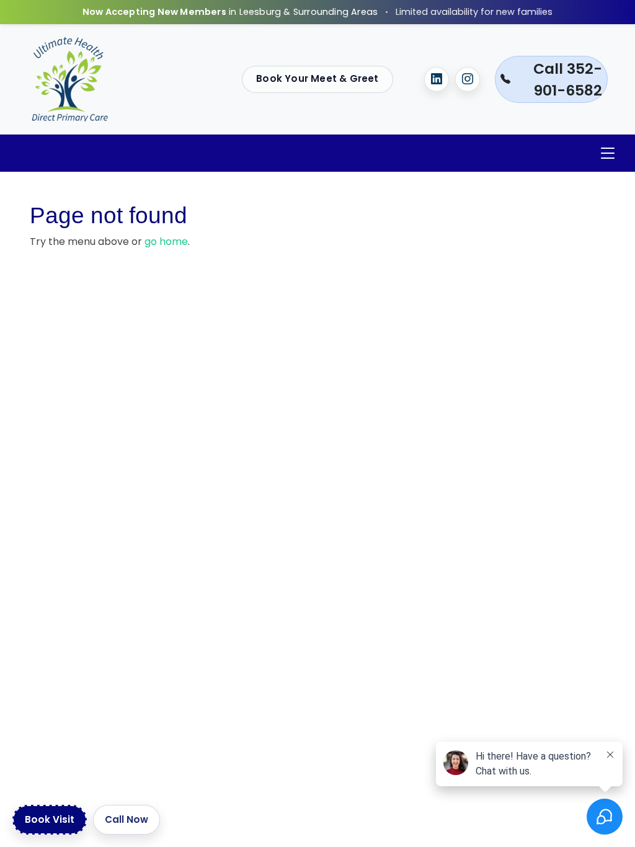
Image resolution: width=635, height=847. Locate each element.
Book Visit (49, 819)
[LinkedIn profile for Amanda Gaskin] (436, 79)
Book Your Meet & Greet (317, 78)
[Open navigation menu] (607, 153)
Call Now (126, 819)
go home (166, 241)
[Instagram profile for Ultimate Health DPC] (467, 79)
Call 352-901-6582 (567, 79)
